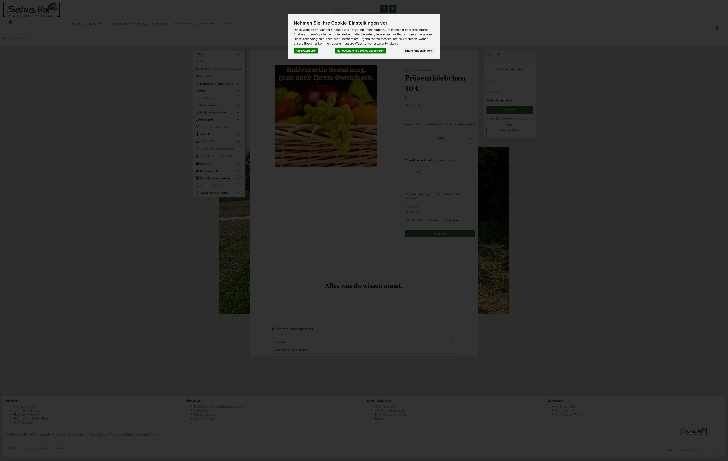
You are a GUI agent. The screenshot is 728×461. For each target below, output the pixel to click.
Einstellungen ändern (419, 50)
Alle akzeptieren (306, 50)
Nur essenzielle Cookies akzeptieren (360, 50)
